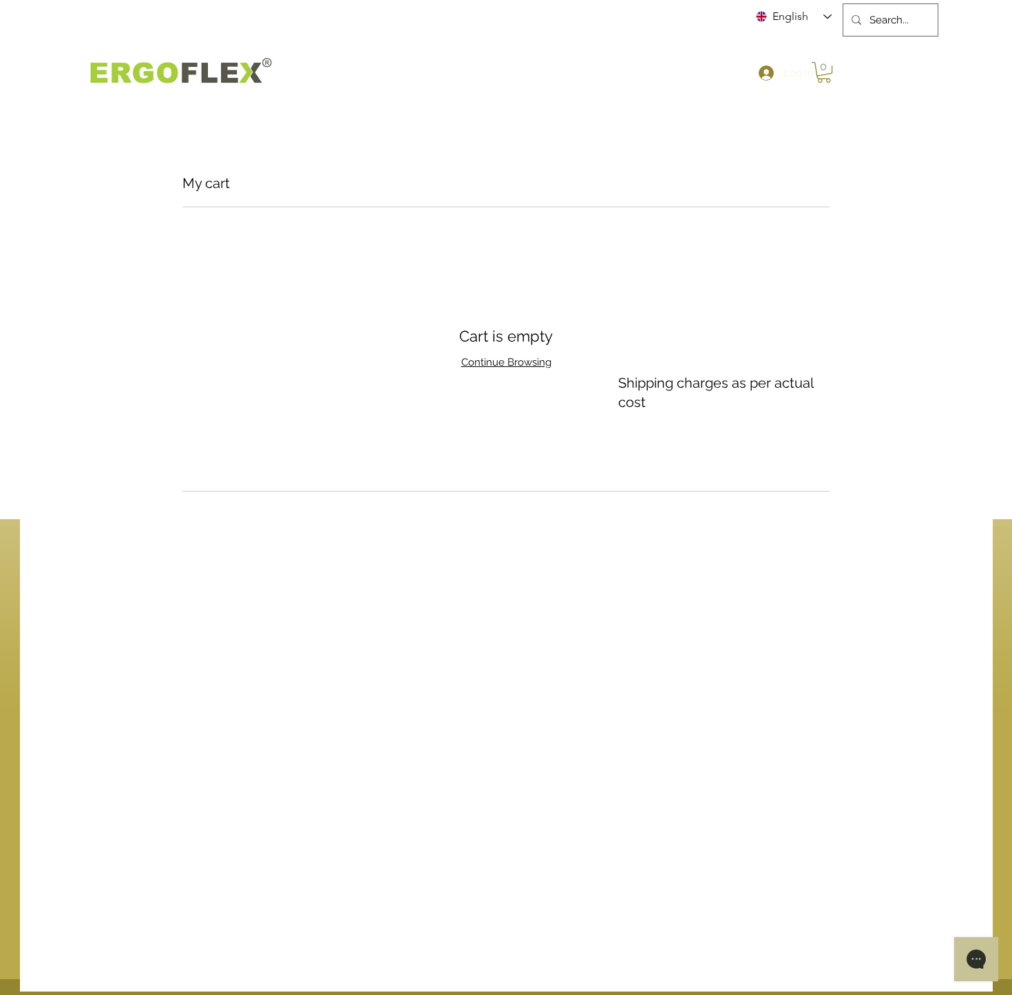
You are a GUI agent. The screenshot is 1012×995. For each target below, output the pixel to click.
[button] (824, 72)
